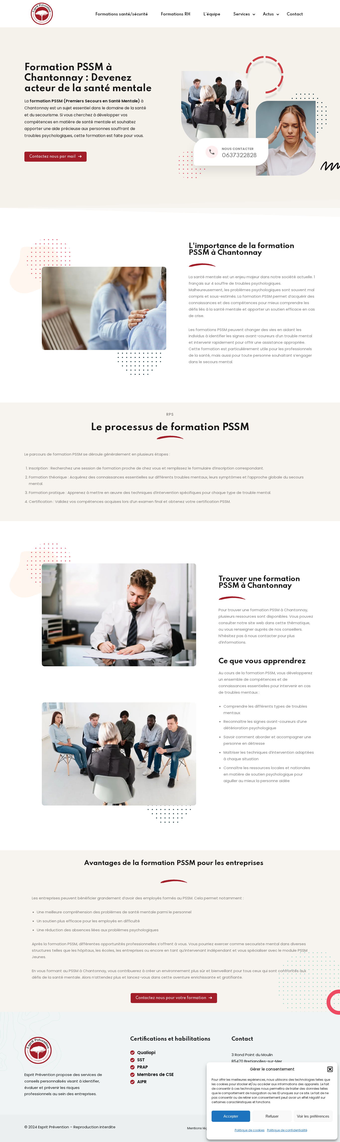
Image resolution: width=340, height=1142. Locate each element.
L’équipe (211, 14)
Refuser (272, 1116)
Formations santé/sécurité (121, 14)
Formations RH (175, 14)
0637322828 (239, 155)
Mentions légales (201, 1128)
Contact (295, 14)
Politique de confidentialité (287, 1130)
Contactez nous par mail (52, 157)
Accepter (231, 1116)
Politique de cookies (250, 1130)
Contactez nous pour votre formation (171, 998)
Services (241, 14)
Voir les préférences (313, 1116)
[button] (330, 1069)
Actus (268, 14)
